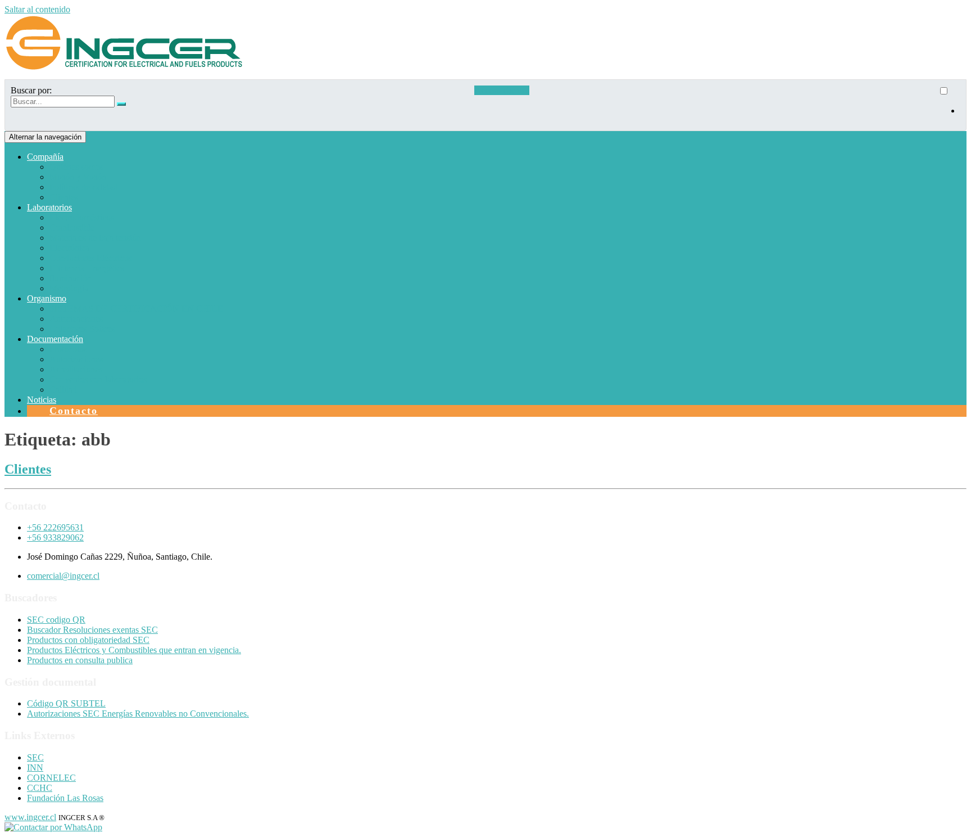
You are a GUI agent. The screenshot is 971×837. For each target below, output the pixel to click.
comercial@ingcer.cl (63, 575)
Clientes (63, 197)
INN (35, 767)
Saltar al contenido (37, 9)
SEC (35, 757)
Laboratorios (49, 207)
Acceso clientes (501, 90)
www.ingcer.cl (30, 817)
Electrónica (69, 248)
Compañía (45, 156)
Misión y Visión (77, 177)
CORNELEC (51, 777)
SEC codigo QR (56, 619)
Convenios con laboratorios (98, 379)
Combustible (71, 227)
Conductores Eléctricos (90, 258)
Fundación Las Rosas (65, 798)
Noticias (41, 399)
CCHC (39, 788)
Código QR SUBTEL (66, 703)
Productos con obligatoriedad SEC (88, 640)
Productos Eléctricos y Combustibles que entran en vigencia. (134, 650)
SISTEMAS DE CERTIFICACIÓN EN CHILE (136, 308)
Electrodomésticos (81, 217)
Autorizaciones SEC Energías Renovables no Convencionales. (138, 713)
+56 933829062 (55, 537)
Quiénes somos (76, 167)
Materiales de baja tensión (95, 237)
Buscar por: (31, 90)
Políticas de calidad (83, 187)
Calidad (63, 389)
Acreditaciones (75, 369)
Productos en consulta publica (80, 660)
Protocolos (68, 349)
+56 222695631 (55, 527)
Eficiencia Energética (87, 268)
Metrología (68, 288)
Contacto (73, 410)
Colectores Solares (82, 329)
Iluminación (70, 278)
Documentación (55, 339)
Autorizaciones (76, 318)
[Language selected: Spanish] (949, 105)
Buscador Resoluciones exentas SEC (92, 629)
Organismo (46, 298)
